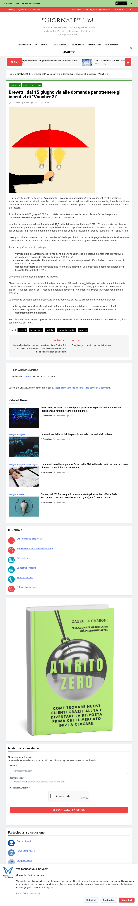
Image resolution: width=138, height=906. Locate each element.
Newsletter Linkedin (26, 851)
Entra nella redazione (27, 587)
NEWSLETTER (69, 52)
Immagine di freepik (16, 495)
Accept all (126, 900)
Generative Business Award (30, 538)
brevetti (22, 330)
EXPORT (45, 45)
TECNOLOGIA (78, 45)
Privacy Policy (22, 893)
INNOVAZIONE (94, 45)
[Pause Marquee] (128, 62)
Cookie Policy (36, 893)
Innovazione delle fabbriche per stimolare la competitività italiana (76, 434)
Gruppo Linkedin (24, 860)
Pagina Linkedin (24, 841)
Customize (108, 900)
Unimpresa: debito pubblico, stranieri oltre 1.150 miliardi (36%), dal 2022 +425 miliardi (97, 9)
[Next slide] (130, 9)
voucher (83, 330)
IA (36, 45)
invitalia (50, 330)
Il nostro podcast (25, 577)
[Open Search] (131, 48)
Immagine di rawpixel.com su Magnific (23, 465)
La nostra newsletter (26, 568)
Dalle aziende (23, 558)
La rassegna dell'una (32, 85)
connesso (27, 376)
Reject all (91, 900)
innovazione (36, 330)
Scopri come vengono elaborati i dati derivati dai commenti (82, 388)
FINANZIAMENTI (112, 45)
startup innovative (66, 330)
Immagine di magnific (17, 435)
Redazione (15, 102)
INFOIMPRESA (24, 45)
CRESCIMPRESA (60, 45)
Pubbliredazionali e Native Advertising (35, 548)
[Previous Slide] (126, 9)
